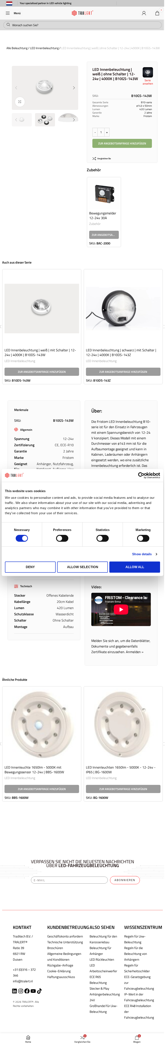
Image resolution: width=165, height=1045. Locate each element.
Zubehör (95, 223)
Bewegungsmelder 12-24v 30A (102, 215)
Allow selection (82, 567)
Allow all (134, 567)
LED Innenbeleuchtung (44, 48)
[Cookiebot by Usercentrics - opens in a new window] (141, 475)
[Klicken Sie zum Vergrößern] (20, 102)
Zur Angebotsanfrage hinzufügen (122, 143)
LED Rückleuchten (102, 959)
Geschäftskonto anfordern (65, 936)
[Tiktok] (39, 991)
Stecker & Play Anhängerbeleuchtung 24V (105, 994)
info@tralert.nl (23, 981)
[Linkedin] (14, 991)
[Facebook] (27, 991)
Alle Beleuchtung (17, 48)
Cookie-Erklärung (59, 971)
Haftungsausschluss (61, 976)
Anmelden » (135, 651)
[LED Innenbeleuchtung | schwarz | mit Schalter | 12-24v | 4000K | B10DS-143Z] (123, 308)
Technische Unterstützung (65, 942)
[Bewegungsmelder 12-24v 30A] (104, 194)
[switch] (62, 538)
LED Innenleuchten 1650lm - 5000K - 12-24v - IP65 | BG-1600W (121, 770)
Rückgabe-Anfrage (60, 965)
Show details (142, 554)
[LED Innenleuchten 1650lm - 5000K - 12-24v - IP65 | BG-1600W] (123, 726)
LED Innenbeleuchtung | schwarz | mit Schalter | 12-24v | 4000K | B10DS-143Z (121, 352)
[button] (16, 87)
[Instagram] (20, 991)
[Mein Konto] (144, 13)
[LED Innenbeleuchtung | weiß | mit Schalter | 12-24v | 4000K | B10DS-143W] (42, 308)
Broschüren (55, 947)
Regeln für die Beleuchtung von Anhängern (135, 953)
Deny (30, 567)
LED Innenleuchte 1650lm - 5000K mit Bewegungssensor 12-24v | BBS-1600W (34, 770)
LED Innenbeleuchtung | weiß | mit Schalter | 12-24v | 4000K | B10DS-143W (40, 352)
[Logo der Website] (82, 12)
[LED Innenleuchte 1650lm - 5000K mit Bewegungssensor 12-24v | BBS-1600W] (42, 726)
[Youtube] (33, 991)
